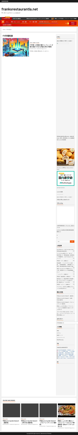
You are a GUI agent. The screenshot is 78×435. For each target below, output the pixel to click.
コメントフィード (61, 337)
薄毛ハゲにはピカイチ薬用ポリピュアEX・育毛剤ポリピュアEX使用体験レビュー (65, 270)
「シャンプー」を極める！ (63, 274)
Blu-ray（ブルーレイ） (44, 21)
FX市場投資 (34, 42)
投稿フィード (60, 335)
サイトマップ (54, 21)
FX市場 (31, 42)
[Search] (66, 23)
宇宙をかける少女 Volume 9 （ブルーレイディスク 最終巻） (32, 18)
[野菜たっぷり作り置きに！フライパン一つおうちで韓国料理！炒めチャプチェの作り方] (66, 410)
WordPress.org (60, 339)
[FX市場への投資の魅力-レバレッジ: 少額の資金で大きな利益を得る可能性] (16, 47)
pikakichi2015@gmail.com (42, 48)
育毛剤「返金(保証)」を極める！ (64, 276)
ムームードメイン (61, 187)
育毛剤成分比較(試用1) (62, 251)
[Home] (3, 22)
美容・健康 (24, 21)
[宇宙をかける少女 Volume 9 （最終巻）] (11, 410)
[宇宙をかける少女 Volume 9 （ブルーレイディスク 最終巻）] (48, 410)
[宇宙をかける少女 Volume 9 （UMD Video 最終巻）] (30, 410)
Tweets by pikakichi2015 (62, 347)
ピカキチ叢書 (60, 191)
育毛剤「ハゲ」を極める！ (63, 260)
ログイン (59, 333)
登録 (58, 330)
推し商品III (37, 42)
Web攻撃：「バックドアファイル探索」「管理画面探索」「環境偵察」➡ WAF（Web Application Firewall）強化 (65, 264)
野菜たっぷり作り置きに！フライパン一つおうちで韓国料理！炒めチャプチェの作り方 (65, 308)
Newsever (43, 433)
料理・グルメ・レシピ (15, 21)
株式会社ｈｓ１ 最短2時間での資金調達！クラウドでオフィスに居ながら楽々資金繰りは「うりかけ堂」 (65, 280)
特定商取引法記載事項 (7, 24)
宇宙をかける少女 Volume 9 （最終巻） (65, 296)
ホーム (7, 21)
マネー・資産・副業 (33, 21)
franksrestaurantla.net (20, 9)
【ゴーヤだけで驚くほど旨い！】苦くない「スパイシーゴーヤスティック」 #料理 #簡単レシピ (65, 313)
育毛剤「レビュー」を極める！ (64, 284)
